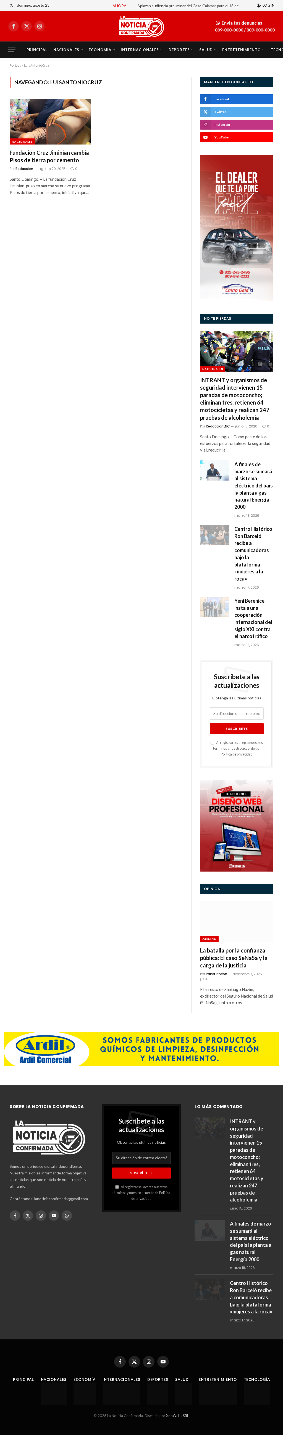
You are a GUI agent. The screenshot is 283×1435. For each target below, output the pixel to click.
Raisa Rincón (216, 974)
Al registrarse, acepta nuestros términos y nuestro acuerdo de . (238, 749)
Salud (206, 50)
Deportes (179, 50)
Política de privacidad (237, 754)
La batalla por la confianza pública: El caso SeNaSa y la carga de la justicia (234, 958)
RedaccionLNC (218, 426)
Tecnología (257, 1379)
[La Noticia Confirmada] (141, 26)
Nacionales (66, 50)
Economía (100, 50)
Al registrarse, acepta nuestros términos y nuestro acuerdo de (141, 1193)
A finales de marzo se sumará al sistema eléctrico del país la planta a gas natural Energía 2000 (253, 485)
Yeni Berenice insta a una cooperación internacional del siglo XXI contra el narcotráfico (253, 618)
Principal (37, 50)
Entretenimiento (241, 50)
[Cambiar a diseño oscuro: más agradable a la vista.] (11, 5)
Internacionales (140, 50)
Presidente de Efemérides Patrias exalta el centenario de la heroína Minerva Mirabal (161, 5)
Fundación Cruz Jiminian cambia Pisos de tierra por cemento (49, 156)
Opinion (209, 939)
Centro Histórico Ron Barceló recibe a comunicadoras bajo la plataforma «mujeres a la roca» (253, 554)
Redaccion (24, 168)
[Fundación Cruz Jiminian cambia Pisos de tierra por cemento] (50, 121)
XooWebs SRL (177, 1415)
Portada (15, 65)
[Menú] (11, 50)
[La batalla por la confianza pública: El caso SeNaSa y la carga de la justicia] (236, 921)
